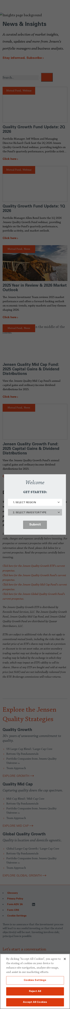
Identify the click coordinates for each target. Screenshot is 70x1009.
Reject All (35, 991)
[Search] (47, 77)
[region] (35, 981)
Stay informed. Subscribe (22, 58)
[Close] (64, 959)
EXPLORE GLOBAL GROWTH (22, 875)
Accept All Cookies (35, 1002)
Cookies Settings (35, 980)
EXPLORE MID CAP (16, 825)
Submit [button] (35, 524)
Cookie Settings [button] (17, 916)
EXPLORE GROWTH (16, 775)
